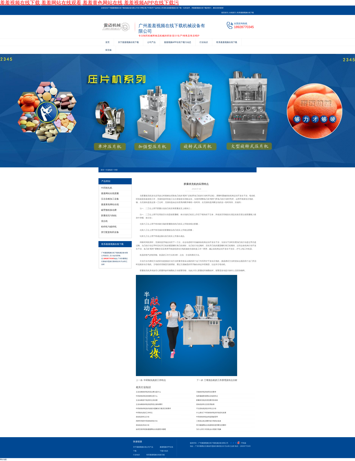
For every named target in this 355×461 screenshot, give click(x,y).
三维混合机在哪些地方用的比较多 (208, 421)
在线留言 (232, 13)
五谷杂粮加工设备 (110, 199)
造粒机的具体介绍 (142, 425)
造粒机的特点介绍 (142, 417)
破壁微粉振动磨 (109, 210)
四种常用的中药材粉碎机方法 (147, 421)
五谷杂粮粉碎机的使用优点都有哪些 (149, 404)
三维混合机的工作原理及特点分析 (220, 380)
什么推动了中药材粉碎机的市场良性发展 (211, 413)
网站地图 (3, 459)
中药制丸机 (106, 188)
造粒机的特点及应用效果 (205, 404)
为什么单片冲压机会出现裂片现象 (208, 429)
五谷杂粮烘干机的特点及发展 (147, 400)
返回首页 (224, 13)
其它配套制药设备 (110, 232)
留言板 (108, 50)
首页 (107, 42)
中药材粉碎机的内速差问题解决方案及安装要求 (153, 408)
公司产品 (151, 42)
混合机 (104, 221)
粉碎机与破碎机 (109, 226)
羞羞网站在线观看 (110, 193)
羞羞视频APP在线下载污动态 (177, 42)
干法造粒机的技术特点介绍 (206, 408)
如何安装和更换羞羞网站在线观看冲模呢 (151, 429)
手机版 (243, 443)
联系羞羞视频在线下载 (245, 13)
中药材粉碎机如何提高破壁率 (207, 417)
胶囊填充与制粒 (109, 215)
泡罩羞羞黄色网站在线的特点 (207, 396)
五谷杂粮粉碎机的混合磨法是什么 (148, 392)
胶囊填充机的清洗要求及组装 (207, 400)
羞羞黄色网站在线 (110, 204)
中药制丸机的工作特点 (155, 380)
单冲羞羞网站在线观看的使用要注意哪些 (211, 425)
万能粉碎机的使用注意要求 (206, 392)
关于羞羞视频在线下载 (128, 42)
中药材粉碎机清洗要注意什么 (147, 396)
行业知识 (204, 42)
